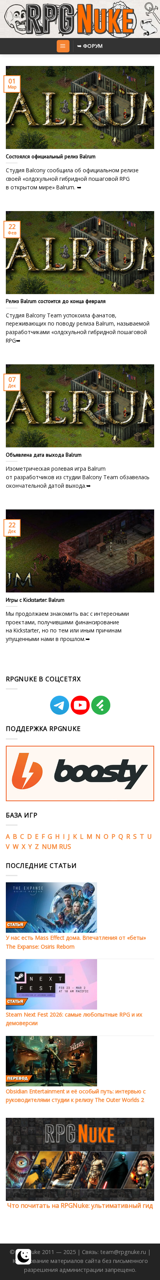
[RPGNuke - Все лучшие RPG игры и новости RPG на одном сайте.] (80, 19)
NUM (49, 846)
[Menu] (63, 46)
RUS (65, 846)
